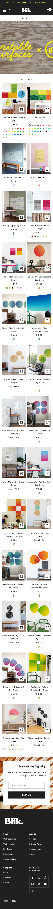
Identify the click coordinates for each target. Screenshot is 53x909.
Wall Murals (8, 844)
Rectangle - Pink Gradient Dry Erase (39, 483)
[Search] (10, 10)
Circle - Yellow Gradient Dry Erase (39, 381)
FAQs (5, 872)
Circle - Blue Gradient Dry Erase (14, 329)
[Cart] (48, 10)
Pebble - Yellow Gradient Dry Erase (39, 637)
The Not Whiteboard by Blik (14, 119)
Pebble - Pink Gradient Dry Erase (13, 688)
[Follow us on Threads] (45, 878)
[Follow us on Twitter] (39, 878)
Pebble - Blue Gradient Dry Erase (13, 586)
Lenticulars (8, 854)
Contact (7, 877)
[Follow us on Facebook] (32, 878)
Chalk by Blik (39, 117)
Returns (6, 882)
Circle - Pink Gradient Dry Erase (39, 432)
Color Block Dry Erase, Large (39, 227)
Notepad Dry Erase (39, 177)
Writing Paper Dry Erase (14, 225)
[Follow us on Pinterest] (39, 884)
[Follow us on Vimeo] (32, 890)
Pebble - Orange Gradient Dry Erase (39, 586)
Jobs (31, 854)
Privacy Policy (35, 844)
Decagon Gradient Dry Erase (13, 739)
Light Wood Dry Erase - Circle (39, 535)
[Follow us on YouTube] (45, 884)
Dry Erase (7, 849)
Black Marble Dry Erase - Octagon (13, 637)
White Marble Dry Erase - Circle (13, 483)
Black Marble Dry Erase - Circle (39, 739)
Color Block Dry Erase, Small (13, 278)
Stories (32, 839)
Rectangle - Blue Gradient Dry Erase (39, 329)
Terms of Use (35, 849)
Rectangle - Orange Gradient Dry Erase (14, 535)
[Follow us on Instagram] (32, 884)
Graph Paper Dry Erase (13, 177)
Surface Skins (9, 859)
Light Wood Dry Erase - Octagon (13, 381)
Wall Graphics (9, 839)
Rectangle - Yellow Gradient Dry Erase (39, 688)
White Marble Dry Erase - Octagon (13, 432)
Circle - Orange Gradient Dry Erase (39, 278)
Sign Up (26, 795)
